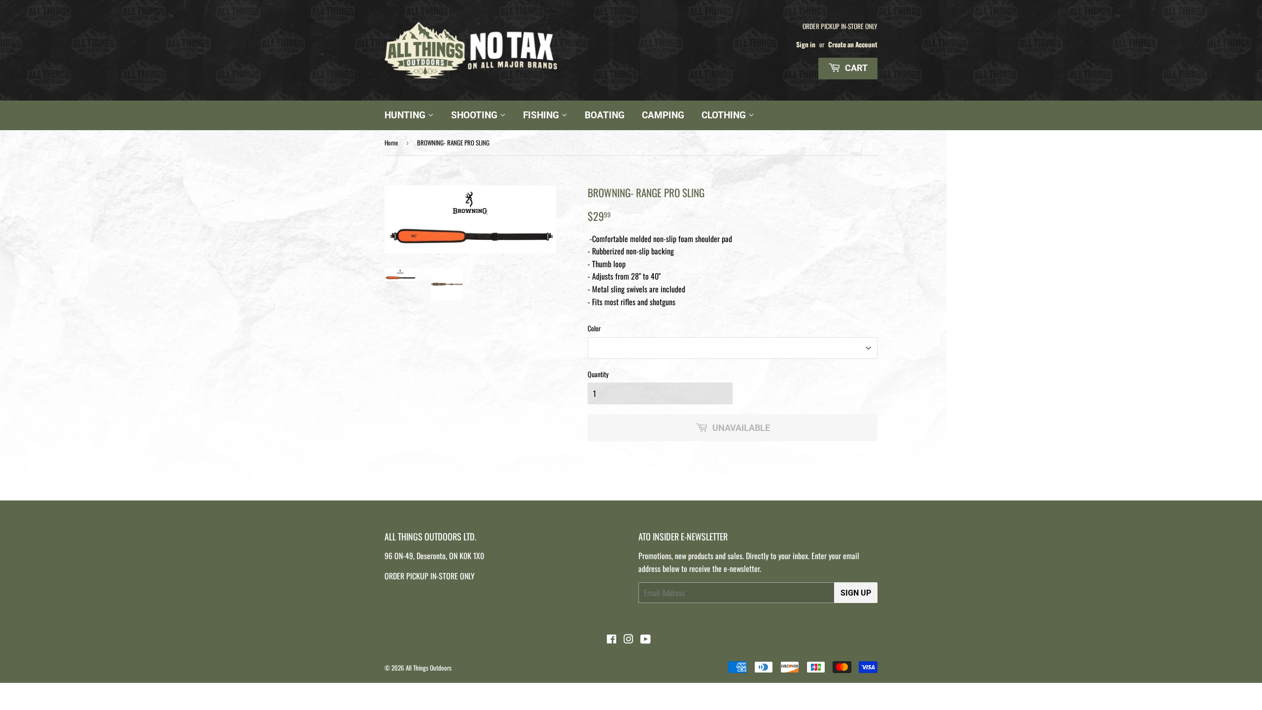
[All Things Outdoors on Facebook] (611, 639)
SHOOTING (475, 115)
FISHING (542, 115)
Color (594, 328)
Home (391, 142)
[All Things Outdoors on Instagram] (628, 639)
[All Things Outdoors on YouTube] (645, 639)
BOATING (605, 115)
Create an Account (852, 44)
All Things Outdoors (429, 668)
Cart (855, 68)
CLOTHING (724, 115)
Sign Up (856, 593)
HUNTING (406, 115)
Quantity (598, 374)
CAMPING (663, 115)
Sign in (805, 44)
